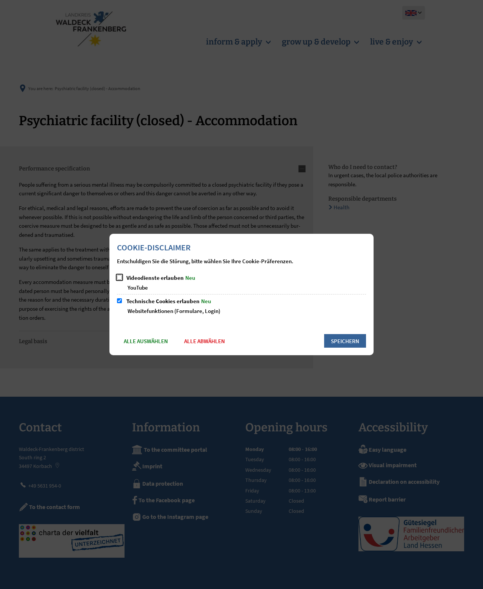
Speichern (345, 341)
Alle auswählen (146, 341)
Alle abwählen (204, 341)
